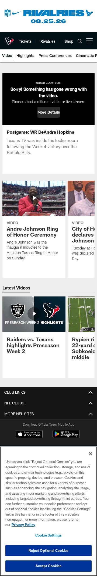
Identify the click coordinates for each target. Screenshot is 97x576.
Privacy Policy (23, 525)
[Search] (80, 41)
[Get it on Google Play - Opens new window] (66, 436)
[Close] (90, 454)
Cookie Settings (48, 535)
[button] (48, 112)
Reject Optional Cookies (49, 550)
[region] (48, 511)
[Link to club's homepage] (9, 38)
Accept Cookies (49, 566)
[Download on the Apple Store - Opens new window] (29, 434)
